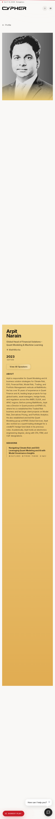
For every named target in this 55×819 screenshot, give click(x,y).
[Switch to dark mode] (44, 8)
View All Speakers (18, 367)
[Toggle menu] (50, 8)
